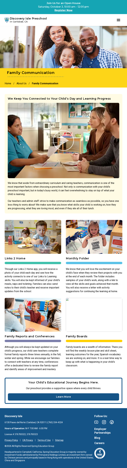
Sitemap (59, 440)
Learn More (63, 396)
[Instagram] (104, 422)
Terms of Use (44, 440)
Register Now (63, 10)
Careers (99, 443)
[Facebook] (112, 422)
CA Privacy (27, 440)
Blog (97, 437)
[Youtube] (96, 422)
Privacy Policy (11, 440)
